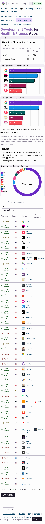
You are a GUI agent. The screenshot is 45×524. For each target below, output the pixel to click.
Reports (37, 514)
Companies (13, 8)
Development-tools (35, 8)
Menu (38, 519)
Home (3, 8)
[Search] (31, 3)
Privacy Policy (17, 517)
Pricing (6, 517)
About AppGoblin (9, 514)
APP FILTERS (8, 495)
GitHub (28, 517)
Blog (29, 514)
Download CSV (35, 489)
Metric (4, 207)
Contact (22, 514)
